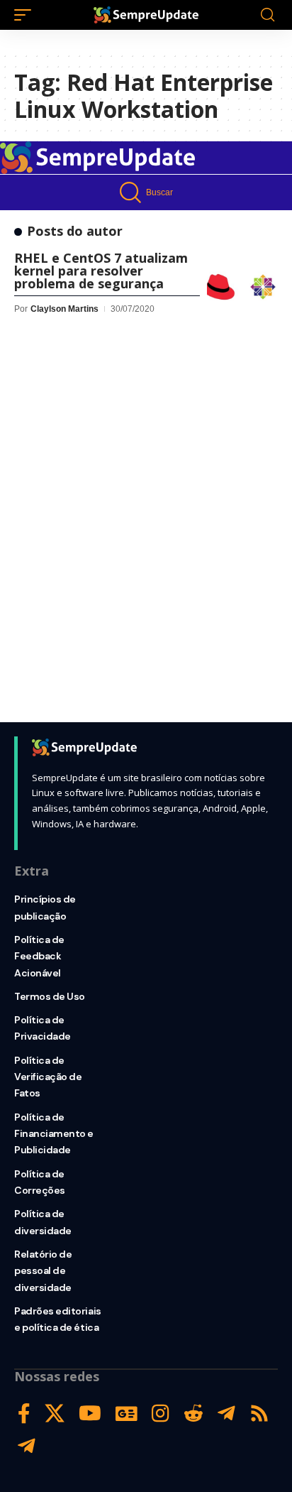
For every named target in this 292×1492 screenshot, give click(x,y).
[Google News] (126, 1413)
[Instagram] (160, 1413)
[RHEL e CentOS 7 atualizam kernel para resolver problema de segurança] (242, 286)
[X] (54, 1413)
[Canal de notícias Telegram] (26, 1446)
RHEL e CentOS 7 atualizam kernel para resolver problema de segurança (101, 270)
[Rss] (259, 1413)
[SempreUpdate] (146, 15)
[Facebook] (24, 1413)
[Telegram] (226, 1413)
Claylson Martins (64, 309)
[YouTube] (90, 1413)
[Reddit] (193, 1413)
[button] (26, 15)
